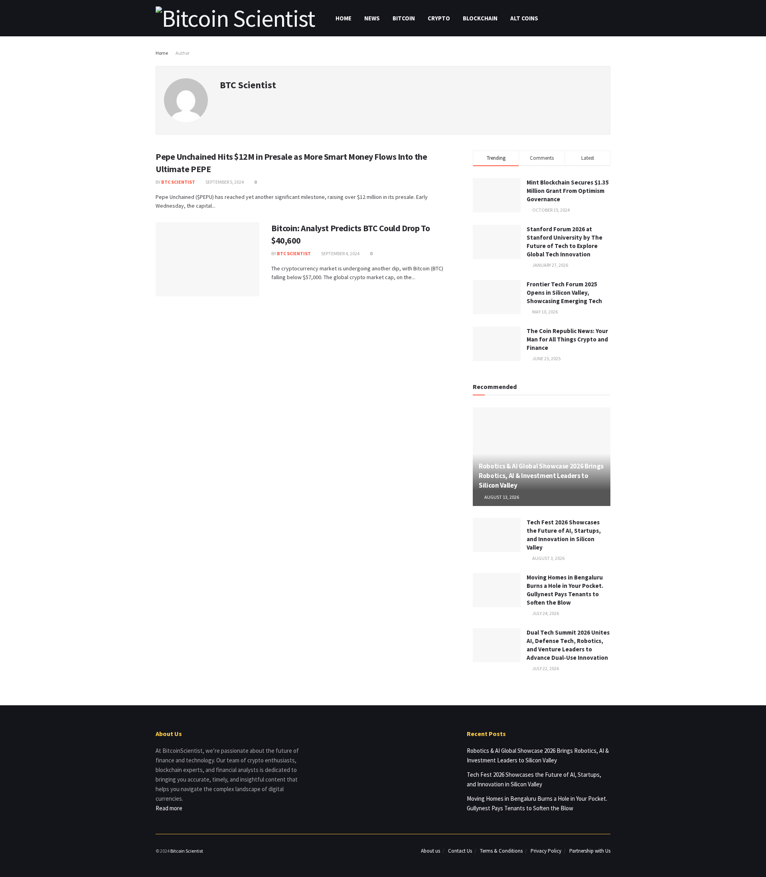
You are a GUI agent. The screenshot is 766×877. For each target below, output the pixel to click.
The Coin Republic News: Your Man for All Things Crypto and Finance (567, 339)
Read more (169, 808)
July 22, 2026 (545, 668)
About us (430, 850)
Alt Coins (524, 18)
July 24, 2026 (545, 613)
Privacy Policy (546, 850)
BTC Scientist (178, 182)
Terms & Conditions (501, 850)
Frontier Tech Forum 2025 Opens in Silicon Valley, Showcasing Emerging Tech (564, 292)
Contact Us (460, 850)
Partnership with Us (589, 850)
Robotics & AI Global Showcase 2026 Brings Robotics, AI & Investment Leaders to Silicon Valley (541, 476)
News (372, 18)
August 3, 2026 (548, 558)
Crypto (439, 18)
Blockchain (480, 18)
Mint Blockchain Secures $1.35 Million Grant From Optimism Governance (568, 191)
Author (183, 53)
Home (343, 18)
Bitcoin (404, 18)
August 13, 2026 (501, 497)
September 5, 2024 (224, 182)
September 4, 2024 (339, 253)
